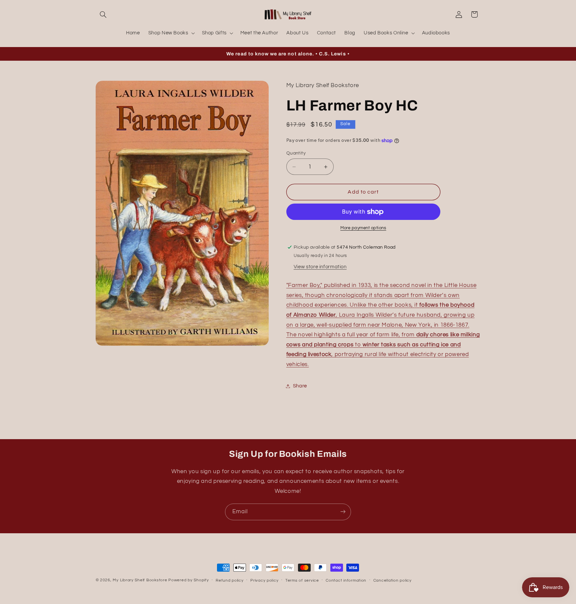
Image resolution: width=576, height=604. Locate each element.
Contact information (346, 580)
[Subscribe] (343, 512)
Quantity (296, 153)
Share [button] (300, 385)
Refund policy (230, 580)
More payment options (363, 228)
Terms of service (302, 580)
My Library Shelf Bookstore (140, 580)
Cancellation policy (392, 580)
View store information (320, 266)
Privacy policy (264, 580)
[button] (103, 14)
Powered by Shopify (188, 580)
